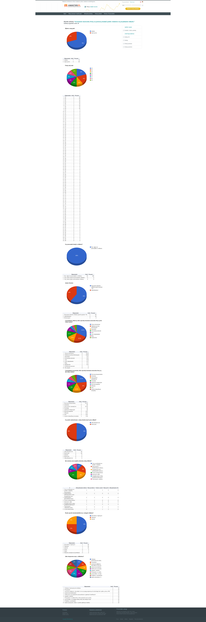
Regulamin (131, 619)
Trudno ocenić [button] (99, 487)
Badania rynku (65, 613)
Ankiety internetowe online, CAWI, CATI (97, 612)
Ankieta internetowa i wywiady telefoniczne (97, 613)
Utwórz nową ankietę (133, 8)
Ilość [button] (72, 58)
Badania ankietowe (95, 610)
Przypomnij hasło (125, 1)
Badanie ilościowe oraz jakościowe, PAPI (97, 614)
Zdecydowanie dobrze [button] (81, 487)
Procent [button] (76, 58)
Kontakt (121, 619)
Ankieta (126, 619)
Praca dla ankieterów (139, 619)
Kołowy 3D (127, 37)
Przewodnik (65, 612)
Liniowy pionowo (128, 43)
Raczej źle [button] (106, 487)
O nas (117, 619)
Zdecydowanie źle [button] (113, 487)
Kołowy (126, 40)
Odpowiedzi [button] (67, 58)
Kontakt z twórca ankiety (130, 30)
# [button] (69, 487)
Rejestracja (132, 1)
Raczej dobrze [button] (91, 487)
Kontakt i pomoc (66, 614)
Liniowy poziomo (128, 47)
